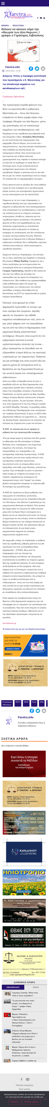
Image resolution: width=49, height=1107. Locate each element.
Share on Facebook (31, 68)
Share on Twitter (37, 68)
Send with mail (43, 68)
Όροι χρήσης (24, 1089)
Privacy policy (31, 1101)
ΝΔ (42, 702)
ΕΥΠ (18, 702)
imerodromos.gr (9, 623)
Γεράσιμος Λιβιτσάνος (14, 96)
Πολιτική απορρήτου (24, 1085)
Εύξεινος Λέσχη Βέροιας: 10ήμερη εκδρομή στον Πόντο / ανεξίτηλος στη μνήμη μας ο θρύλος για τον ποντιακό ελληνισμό (25, 1036)
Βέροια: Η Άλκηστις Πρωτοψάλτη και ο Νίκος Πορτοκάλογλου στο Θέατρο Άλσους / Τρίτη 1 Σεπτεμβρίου (23, 1020)
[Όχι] (45, 1099)
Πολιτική (18, 25)
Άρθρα (5, 25)
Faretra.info (12, 67)
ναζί (34, 702)
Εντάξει (15, 1101)
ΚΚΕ (7, 429)
